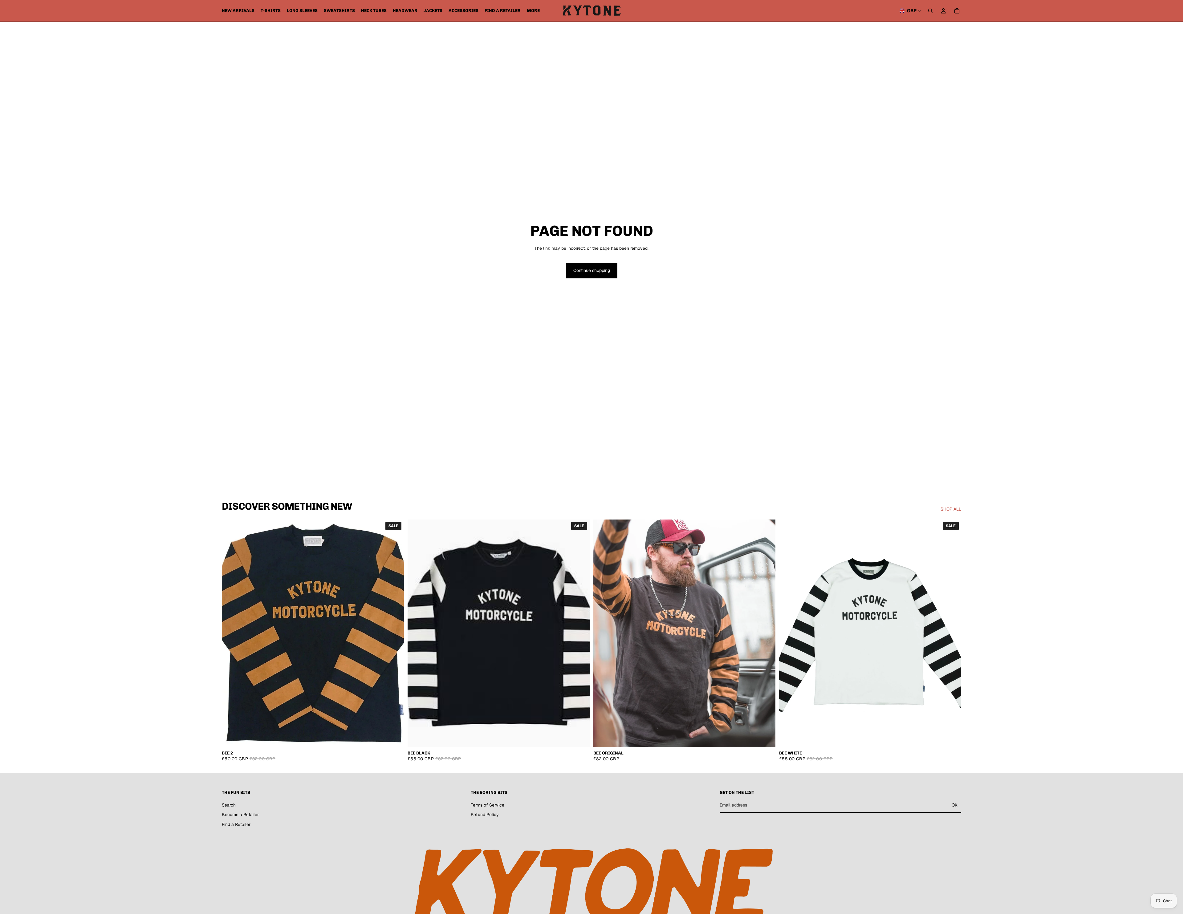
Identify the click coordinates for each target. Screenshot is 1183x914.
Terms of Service (487, 804)
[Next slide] (766, 633)
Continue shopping (591, 270)
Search (229, 804)
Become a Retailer (240, 814)
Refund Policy (485, 814)
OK (954, 805)
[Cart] (957, 11)
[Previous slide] (602, 633)
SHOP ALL (951, 509)
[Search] (930, 11)
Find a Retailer (236, 824)
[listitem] (533, 10)
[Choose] (394, 737)
